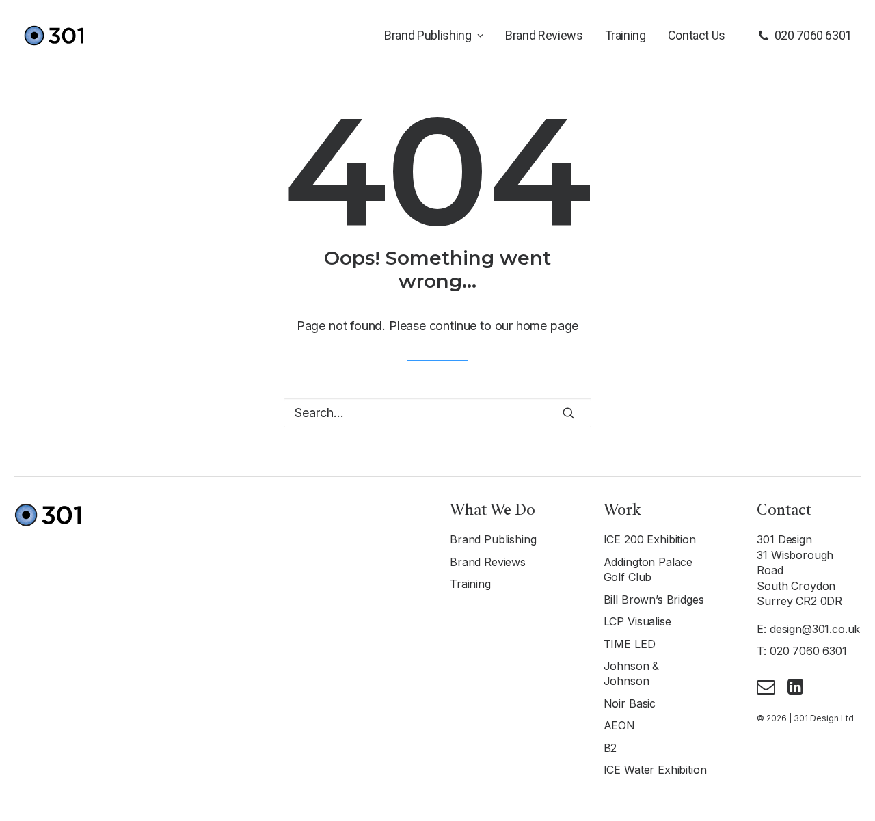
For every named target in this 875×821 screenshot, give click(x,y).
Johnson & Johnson (632, 673)
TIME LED (630, 644)
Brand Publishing (427, 35)
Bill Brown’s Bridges (654, 599)
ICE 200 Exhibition (650, 539)
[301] (53, 35)
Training (625, 35)
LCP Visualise (637, 621)
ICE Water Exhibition (655, 770)
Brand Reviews (543, 35)
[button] (568, 412)
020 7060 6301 (813, 35)
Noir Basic (630, 703)
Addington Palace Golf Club (648, 569)
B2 (610, 748)
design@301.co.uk (815, 629)
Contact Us (696, 35)
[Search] (437, 412)
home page (547, 326)
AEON (619, 725)
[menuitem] (434, 35)
